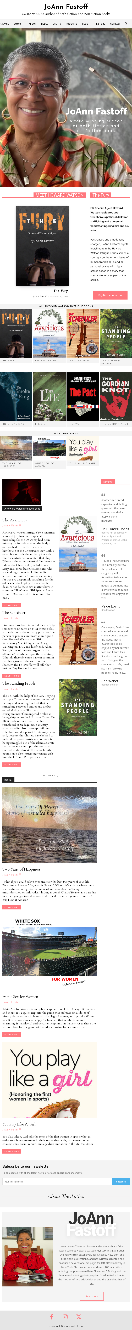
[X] (79, 1317)
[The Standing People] (116, 333)
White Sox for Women (20, 996)
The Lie (40, 424)
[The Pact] (83, 396)
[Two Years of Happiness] (16, 448)
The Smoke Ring (13, 424)
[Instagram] (65, 1317)
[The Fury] (42, 246)
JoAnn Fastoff (40, 296)
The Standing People (18, 683)
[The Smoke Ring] (16, 396)
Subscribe (121, 1181)
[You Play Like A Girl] (83, 448)
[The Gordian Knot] (116, 396)
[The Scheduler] (83, 333)
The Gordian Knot (114, 424)
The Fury (61, 291)
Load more (48, 776)
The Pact (74, 424)
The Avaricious (46, 361)
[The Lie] (49, 396)
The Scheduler (79, 361)
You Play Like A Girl (82, 464)
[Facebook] (51, 1317)
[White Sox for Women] (49, 448)
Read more (11, 605)
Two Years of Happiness (21, 869)
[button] (126, 23)
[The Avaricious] (49, 333)
